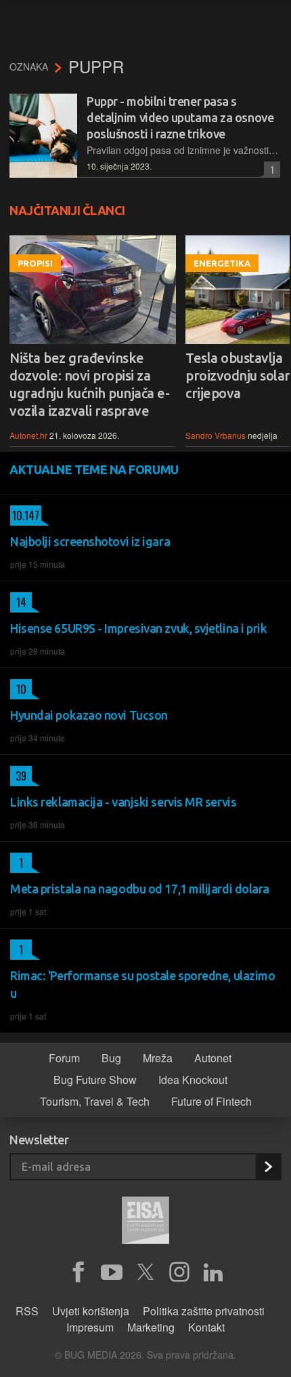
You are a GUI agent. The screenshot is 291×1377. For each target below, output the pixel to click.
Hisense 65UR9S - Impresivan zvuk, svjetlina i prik (138, 628)
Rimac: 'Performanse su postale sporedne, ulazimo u (142, 984)
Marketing (151, 1327)
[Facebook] (78, 1272)
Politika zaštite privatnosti (204, 1311)
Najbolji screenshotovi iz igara (90, 541)
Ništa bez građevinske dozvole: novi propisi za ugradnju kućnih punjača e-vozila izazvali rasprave (89, 384)
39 (18, 776)
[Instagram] (179, 1272)
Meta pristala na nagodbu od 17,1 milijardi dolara (139, 888)
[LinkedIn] (213, 1272)
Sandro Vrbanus (215, 435)
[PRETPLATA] (268, 1167)
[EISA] (145, 1222)
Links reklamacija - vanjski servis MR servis (123, 802)
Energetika (222, 263)
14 (18, 602)
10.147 (24, 515)
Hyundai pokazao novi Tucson (89, 715)
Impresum (90, 1327)
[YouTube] (112, 1272)
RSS (27, 1311)
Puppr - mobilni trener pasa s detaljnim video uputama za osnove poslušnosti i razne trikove (180, 117)
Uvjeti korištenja (90, 1311)
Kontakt (206, 1327)
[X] (145, 1272)
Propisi (35, 263)
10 (18, 689)
